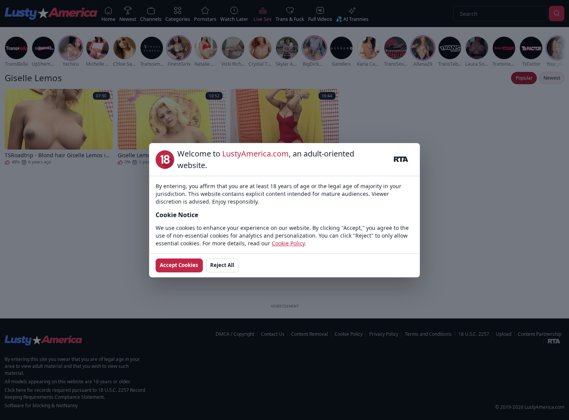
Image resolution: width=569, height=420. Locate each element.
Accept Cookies (179, 265)
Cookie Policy (288, 243)
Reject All (222, 265)
